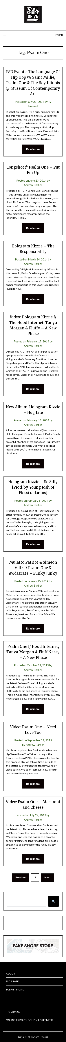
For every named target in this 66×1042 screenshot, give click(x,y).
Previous (20, 877)
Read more (33, 149)
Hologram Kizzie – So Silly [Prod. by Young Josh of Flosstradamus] (33, 487)
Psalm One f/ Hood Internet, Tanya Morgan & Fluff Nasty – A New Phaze (33, 652)
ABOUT (10, 973)
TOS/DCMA (13, 1012)
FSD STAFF (12, 981)
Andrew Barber (33, 185)
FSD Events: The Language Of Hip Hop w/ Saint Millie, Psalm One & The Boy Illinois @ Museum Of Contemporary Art (33, 83)
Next (47, 877)
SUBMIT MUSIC (15, 989)
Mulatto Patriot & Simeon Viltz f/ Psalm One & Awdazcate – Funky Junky (33, 568)
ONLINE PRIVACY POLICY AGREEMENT (30, 1020)
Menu (59, 34)
